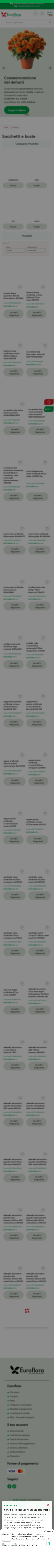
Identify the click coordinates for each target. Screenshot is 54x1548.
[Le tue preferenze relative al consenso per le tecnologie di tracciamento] (49, 1543)
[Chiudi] (48, 1504)
